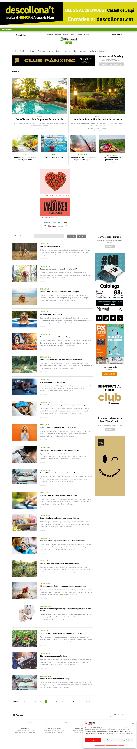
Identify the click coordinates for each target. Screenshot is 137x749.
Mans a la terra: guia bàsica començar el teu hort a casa (61, 633)
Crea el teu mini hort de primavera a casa (112, 158)
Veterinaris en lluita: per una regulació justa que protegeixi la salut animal (65, 610)
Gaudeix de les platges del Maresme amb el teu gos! (60, 291)
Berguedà (58, 34)
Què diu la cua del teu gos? (50, 246)
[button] (133, 723)
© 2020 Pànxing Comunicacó (69, 722)
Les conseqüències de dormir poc (52, 382)
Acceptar (93, 740)
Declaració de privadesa (112, 745)
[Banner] (68, 13)
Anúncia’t (30, 722)
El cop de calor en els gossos (51, 314)
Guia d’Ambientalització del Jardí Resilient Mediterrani (61, 359)
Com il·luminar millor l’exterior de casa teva (97, 119)
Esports (51, 51)
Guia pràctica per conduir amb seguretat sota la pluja (82, 158)
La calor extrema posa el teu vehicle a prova (57, 337)
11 (80, 701)
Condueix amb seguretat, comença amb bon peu (58, 495)
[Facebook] (99, 318)
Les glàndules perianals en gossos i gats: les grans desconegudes (64, 405)
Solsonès (79, 34)
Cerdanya (50, 34)
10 (73, 701)
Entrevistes (83, 51)
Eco (75, 51)
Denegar (109, 740)
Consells (101, 51)
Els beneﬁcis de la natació (54, 157)
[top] (53, 60)
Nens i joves (92, 51)
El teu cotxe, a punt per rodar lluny (53, 656)
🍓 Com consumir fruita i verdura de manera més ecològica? (63, 586)
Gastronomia (67, 51)
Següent (88, 701)
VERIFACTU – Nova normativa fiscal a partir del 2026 (60, 450)
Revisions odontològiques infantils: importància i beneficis (62, 541)
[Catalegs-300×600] (110, 282)
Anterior (16, 701)
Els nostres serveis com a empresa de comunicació (44, 722)
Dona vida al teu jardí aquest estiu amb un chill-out (59, 518)
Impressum (121, 745)
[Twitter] (113, 318)
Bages (72, 34)
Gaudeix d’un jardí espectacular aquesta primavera (59, 563)
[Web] (55, 198)
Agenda (22, 51)
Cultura (58, 51)
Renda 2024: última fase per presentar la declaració (60, 473)
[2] (110, 465)
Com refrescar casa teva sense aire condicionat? (58, 269)
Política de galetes (100, 745)
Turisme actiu (41, 51)
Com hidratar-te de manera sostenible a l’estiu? (58, 427)
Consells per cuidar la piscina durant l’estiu (39, 119)
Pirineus (86, 34)
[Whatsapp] (120, 318)
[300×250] (110, 395)
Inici (15, 51)
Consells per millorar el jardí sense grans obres (25, 158)
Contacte (58, 722)
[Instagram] (106, 318)
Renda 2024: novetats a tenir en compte (55, 678)
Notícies (32, 51)
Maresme (65, 34)
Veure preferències (126, 740)
